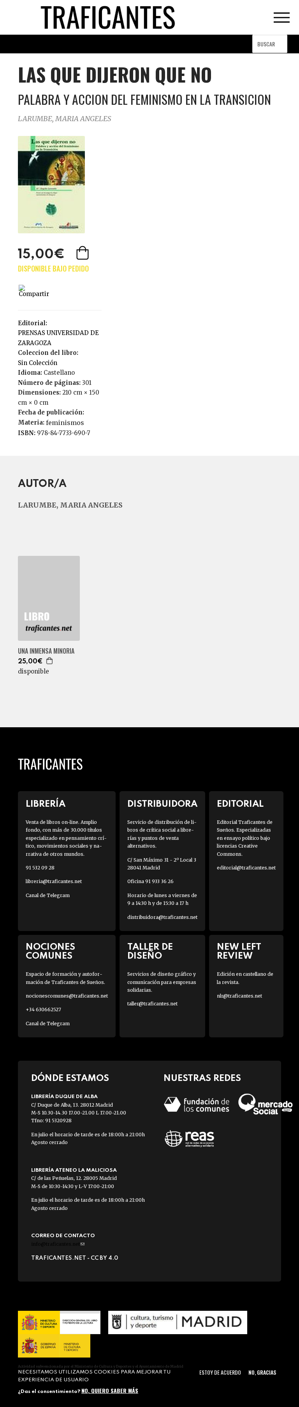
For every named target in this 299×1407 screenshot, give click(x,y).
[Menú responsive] (281, 17)
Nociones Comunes (50, 952)
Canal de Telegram (48, 895)
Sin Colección (37, 363)
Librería (45, 804)
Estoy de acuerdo (220, 1372)
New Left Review (239, 952)
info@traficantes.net (57, 1244)
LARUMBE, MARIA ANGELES (64, 118)
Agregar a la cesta (83, 253)
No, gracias (262, 1372)
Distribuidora (162, 804)
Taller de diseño (150, 952)
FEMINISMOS (65, 423)
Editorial (240, 804)
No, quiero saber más (109, 1390)
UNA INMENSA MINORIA (46, 651)
